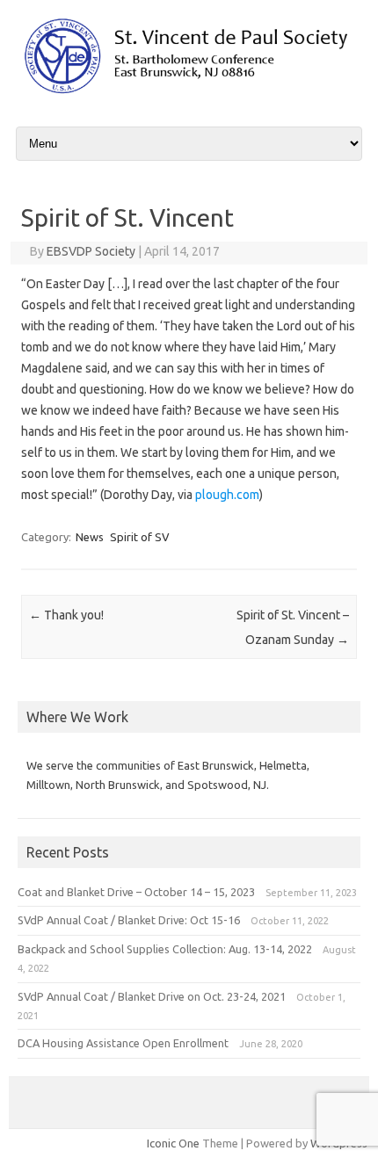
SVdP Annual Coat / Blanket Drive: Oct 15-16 (129, 920)
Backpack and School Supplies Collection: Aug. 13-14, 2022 (165, 949)
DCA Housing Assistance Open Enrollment (123, 1043)
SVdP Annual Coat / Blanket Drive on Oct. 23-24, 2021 (152, 996)
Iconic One (173, 1143)
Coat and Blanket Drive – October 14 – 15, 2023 (136, 892)
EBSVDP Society (91, 251)
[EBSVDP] (189, 93)
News (90, 537)
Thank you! (66, 615)
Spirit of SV (140, 537)
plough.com (227, 495)
